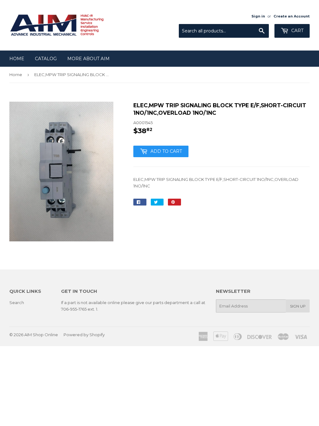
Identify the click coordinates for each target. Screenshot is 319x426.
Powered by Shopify (84, 334)
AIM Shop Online (41, 334)
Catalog (46, 58)
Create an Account (292, 16)
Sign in (258, 16)
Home (16, 58)
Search (16, 302)
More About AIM (88, 58)
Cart (296, 30)
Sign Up (298, 306)
